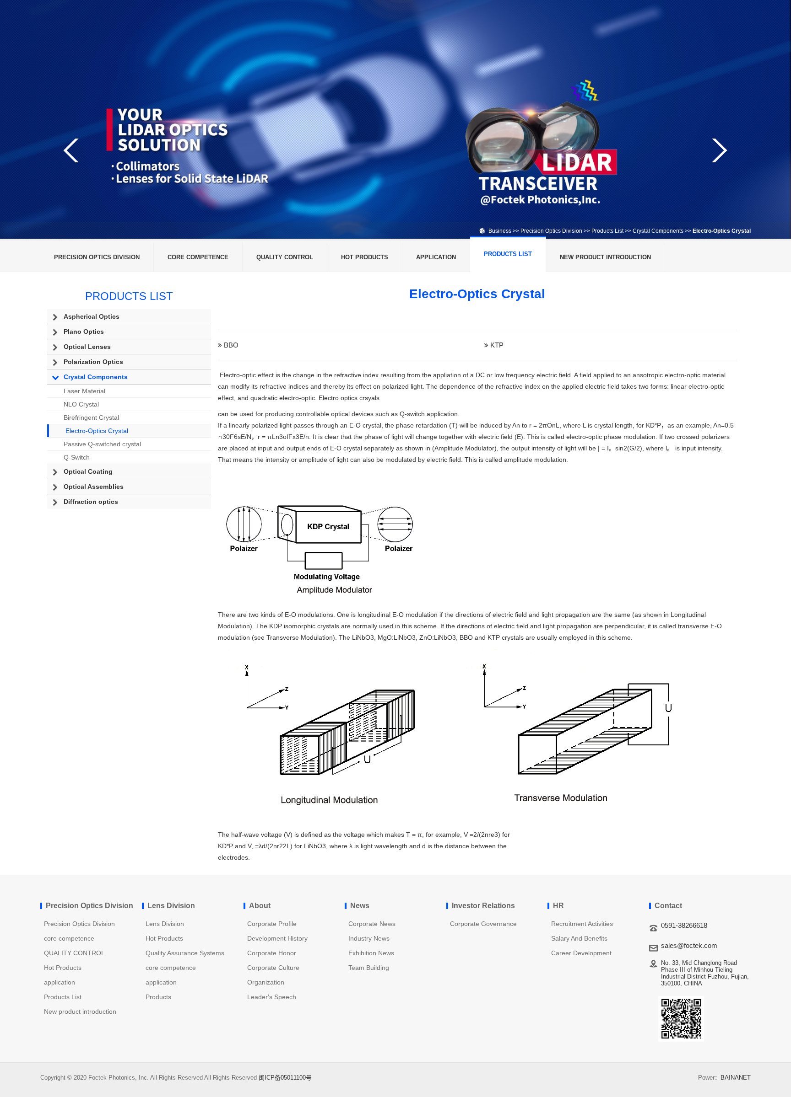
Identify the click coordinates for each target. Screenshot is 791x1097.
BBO (231, 345)
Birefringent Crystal (91, 417)
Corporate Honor (271, 953)
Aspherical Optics (91, 316)
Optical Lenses (87, 346)
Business (499, 231)
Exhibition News (371, 953)
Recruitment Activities (582, 923)
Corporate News (372, 923)
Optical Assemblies (94, 486)
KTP (497, 345)
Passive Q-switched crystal (102, 444)
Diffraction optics (91, 501)
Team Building (368, 967)
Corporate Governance (483, 923)
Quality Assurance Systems (185, 953)
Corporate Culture (273, 967)
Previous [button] (72, 150)
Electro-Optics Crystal (96, 430)
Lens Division (165, 923)
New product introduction (605, 257)
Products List (607, 231)
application (436, 257)
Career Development (581, 953)
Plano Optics (84, 331)
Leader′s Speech (271, 997)
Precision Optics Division (551, 231)
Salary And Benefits (579, 938)
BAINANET (736, 1077)
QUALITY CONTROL (284, 257)
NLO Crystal (81, 404)
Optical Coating (88, 471)
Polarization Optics (93, 361)
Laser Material (84, 391)
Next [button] (719, 150)
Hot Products (364, 257)
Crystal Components (658, 231)
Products (158, 997)
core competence (198, 257)
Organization (265, 982)
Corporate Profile (272, 923)
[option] (395, 119)
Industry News (369, 938)
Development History (277, 938)
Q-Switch (77, 457)
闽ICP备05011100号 (285, 1077)
